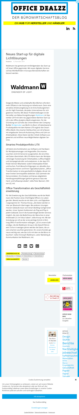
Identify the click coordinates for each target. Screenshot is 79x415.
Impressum (51, 412)
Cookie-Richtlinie (29, 412)
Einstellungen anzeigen (39, 408)
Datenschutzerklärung (41, 412)
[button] (76, 380)
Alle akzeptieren (39, 396)
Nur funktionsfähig (39, 402)
